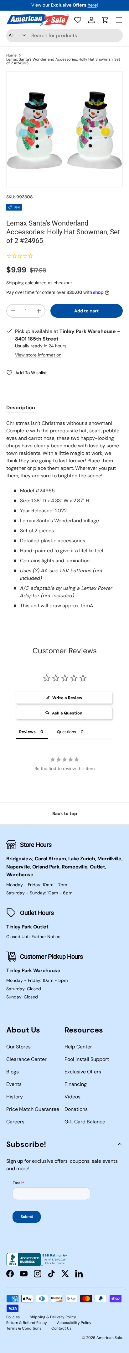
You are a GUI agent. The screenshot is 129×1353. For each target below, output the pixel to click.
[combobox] (64, 35)
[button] (105, 20)
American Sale (109, 1337)
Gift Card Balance (84, 1121)
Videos (72, 1096)
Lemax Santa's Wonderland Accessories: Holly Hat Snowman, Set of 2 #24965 (63, 61)
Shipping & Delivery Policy (53, 1317)
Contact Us (61, 1328)
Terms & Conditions (23, 1328)
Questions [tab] (66, 731)
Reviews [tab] (27, 731)
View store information (38, 355)
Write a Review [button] (67, 697)
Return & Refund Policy (26, 1322)
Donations (76, 1109)
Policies (13, 1317)
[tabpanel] (64, 514)
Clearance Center (26, 1059)
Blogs (12, 1071)
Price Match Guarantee (32, 1109)
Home (11, 55)
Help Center (78, 1046)
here (92, 5)
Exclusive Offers (82, 1071)
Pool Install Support (86, 1059)
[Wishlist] (78, 20)
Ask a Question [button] (67, 713)
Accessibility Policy (74, 1322)
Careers (15, 1121)
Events (14, 1084)
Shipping (15, 283)
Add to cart (86, 311)
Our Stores (18, 1046)
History (14, 1096)
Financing (75, 1084)
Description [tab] (20, 407)
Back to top (64, 813)
